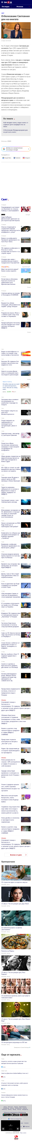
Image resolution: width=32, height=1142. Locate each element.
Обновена (3, 700)
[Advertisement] (16, 178)
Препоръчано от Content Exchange (21, 1047)
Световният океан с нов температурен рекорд (10, 501)
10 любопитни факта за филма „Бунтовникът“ (11, 928)
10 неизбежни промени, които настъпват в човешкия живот (15, 997)
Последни (5, 7)
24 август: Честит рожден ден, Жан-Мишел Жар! (15, 1020)
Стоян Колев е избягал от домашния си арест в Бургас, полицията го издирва (10, 645)
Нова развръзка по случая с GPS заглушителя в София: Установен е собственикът (10, 763)
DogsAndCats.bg (22, 1106)
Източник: (4, 141)
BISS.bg (12, 1108)
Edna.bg (9, 1109)
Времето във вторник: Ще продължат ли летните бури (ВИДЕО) (10, 565)
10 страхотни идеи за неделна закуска (14, 882)
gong (4, 1100)
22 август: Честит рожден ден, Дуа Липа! (15, 904)
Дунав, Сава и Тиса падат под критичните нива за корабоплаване (10, 575)
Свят (4, 199)
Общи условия (23, 1132)
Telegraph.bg (25, 1109)
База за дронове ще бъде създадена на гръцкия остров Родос (10, 585)
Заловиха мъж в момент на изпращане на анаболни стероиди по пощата (9, 402)
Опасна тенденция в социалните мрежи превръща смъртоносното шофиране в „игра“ (10, 229)
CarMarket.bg (6, 1108)
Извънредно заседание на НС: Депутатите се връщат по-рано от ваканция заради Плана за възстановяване (10, 513)
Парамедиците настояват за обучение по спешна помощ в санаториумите (10, 209)
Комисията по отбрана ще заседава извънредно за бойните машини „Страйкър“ (10, 535)
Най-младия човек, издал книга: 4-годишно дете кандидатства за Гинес (15, 124)
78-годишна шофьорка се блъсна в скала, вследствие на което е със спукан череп (10, 250)
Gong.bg (16, 1106)
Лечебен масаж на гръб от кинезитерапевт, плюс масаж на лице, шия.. (11, 388)
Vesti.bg (14, 1109)
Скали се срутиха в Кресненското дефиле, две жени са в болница (9, 665)
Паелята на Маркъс (7, 951)
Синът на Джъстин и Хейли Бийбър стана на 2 (14, 1073)
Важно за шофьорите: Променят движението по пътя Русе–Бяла (10, 239)
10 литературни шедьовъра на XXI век (14, 1042)
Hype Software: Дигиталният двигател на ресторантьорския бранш (10, 218)
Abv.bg (5, 1106)
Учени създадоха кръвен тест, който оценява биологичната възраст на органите (10, 788)
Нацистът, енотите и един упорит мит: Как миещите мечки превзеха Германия (14, 1062)
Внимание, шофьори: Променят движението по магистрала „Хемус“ (10, 545)
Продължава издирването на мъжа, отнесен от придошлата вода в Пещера (10, 692)
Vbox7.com (10, 1106)
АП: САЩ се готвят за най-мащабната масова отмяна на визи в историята (10, 469)
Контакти (26, 1123)
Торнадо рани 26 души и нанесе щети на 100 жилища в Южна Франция (10, 479)
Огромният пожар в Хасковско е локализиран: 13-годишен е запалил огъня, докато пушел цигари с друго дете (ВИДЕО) (16, 706)
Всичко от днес (16, 855)
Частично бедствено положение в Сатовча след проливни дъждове (10, 624)
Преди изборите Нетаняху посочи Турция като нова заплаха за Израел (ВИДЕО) (10, 325)
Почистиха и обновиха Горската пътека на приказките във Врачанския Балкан (9, 281)
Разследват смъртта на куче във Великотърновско (9, 412)
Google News (8, 158)
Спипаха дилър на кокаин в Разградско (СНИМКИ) (10, 294)
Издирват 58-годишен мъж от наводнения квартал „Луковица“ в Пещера (10, 615)
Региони (20, 7)
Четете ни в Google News (16, 1118)
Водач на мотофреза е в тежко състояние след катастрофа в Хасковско (10, 353)
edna (4, 1077)
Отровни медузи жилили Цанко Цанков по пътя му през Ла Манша (10, 555)
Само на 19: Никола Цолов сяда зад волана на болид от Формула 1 (10, 634)
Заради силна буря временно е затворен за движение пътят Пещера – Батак (10, 774)
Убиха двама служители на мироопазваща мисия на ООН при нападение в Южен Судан (10, 458)
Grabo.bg (25, 1108)
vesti (4, 1088)
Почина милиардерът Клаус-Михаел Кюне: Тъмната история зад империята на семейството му (9, 677)
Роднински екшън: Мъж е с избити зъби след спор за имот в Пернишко (10, 314)
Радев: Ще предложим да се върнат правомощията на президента (10, 751)
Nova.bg (19, 1109)
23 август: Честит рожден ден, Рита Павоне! (13, 973)
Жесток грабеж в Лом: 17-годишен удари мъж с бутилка (10, 655)
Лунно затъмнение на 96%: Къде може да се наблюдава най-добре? (11, 524)
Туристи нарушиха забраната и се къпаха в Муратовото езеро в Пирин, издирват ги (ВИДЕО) (10, 490)
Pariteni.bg (4, 1109)
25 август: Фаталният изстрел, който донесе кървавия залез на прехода (14, 1084)
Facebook (18, 158)
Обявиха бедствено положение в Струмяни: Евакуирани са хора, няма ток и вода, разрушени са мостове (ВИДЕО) (13, 719)
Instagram (27, 158)
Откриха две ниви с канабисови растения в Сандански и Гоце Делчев (10, 261)
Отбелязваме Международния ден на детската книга (15, 131)
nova (4, 1067)
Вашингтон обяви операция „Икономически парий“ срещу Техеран (10, 304)
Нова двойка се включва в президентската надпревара (10, 820)
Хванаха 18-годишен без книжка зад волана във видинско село (10, 363)
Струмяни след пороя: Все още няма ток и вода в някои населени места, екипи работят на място (10, 810)
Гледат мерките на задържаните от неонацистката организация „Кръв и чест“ (9, 424)
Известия (27, 1126)
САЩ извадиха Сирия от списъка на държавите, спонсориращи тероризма (10, 595)
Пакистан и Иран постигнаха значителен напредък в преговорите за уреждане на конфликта (10, 446)
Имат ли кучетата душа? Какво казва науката (9, 270)
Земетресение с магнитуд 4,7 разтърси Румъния (10, 434)
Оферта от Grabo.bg (6, 381)
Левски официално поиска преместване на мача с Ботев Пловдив (14, 1096)
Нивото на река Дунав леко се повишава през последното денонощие (9, 373)
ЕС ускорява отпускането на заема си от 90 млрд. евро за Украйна (10, 605)
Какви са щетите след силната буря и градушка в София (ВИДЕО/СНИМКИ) (10, 731)
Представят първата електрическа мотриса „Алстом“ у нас (9, 742)
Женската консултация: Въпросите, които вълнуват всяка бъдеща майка (9, 799)
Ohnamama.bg (18, 1108)
